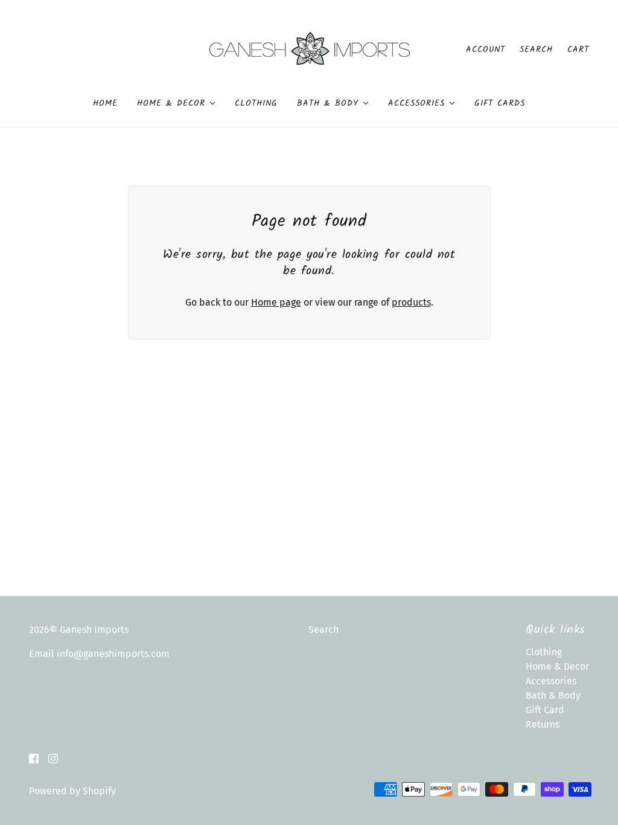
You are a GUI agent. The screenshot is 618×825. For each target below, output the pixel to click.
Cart (578, 49)
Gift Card (545, 710)
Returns (542, 724)
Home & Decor (557, 666)
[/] (309, 48)
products (411, 302)
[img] (33, 758)
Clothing (544, 652)
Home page (276, 302)
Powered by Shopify (72, 791)
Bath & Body (553, 695)
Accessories (551, 681)
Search (536, 49)
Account (485, 49)
